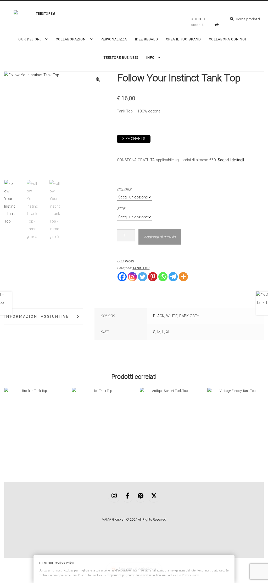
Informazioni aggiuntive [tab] (36, 316)
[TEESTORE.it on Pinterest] (141, 496)
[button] (98, 79)
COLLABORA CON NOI (227, 39)
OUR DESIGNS (30, 39)
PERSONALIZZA (114, 39)
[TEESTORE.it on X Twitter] (154, 496)
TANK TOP (140, 268)
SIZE (121, 209)
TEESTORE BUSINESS (121, 57)
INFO (150, 57)
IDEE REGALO (146, 39)
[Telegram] (173, 276)
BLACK (158, 316)
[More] (183, 276)
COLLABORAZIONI (71, 39)
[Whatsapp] (163, 276)
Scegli (32, 415)
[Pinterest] (152, 276)
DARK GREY (189, 316)
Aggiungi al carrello (160, 237)
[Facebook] (122, 276)
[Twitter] (142, 276)
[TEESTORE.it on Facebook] (127, 496)
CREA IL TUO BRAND (183, 39)
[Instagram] (132, 276)
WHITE (171, 316)
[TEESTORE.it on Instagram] (114, 496)
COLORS (124, 189)
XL (168, 332)
